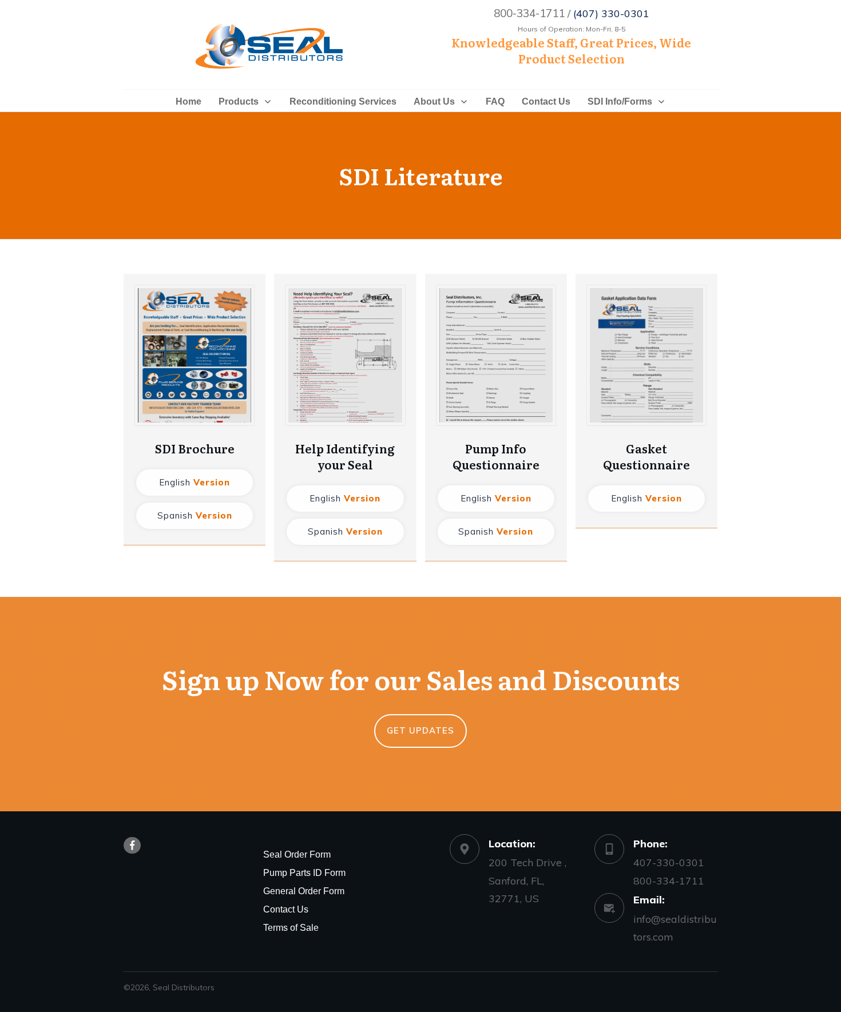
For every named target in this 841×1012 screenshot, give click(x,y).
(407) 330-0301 (611, 13)
